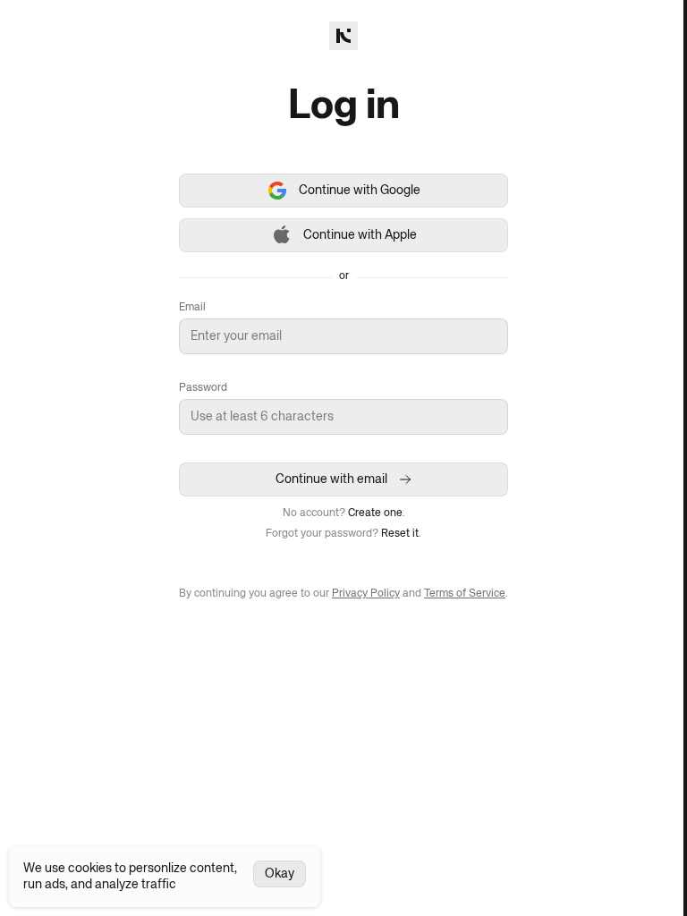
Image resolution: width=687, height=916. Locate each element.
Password (203, 388)
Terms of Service (464, 594)
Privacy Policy (366, 594)
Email (192, 307)
